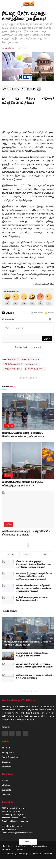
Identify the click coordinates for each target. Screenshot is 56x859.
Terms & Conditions (10, 757)
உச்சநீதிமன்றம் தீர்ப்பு (13, 368)
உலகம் (5, 780)
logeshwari (9, 47)
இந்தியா (8, 475)
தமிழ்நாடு (9, 426)
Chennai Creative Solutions (42, 853)
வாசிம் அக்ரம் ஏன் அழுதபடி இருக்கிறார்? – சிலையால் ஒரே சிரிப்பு (26, 533)
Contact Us (6, 766)
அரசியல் (6, 794)
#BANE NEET (13, 359)
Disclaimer (6, 762)
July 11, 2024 (22, 47)
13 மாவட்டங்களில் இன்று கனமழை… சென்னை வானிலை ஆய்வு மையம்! (23, 435)
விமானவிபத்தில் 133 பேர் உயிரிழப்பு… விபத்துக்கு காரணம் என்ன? (22, 484)
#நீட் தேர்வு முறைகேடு (13, 364)
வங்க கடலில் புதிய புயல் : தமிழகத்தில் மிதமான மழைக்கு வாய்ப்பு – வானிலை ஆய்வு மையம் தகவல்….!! (33, 588)
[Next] (30, 545)
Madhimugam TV (14, 853)
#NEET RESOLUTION (30, 359)
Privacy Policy (7, 752)
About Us (6, 747)
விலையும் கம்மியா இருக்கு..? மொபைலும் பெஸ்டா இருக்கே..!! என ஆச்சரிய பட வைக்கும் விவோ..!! (33, 564)
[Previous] (25, 545)
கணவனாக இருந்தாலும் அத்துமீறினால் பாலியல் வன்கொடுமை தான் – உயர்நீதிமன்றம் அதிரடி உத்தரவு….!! (34, 576)
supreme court (31, 364)
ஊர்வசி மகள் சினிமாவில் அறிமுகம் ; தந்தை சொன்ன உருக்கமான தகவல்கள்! (34, 665)
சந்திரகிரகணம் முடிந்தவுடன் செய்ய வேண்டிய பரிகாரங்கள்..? (32, 599)
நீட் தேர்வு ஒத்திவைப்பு (34, 368)
